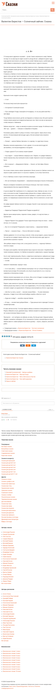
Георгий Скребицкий (9, 618)
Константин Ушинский (10, 559)
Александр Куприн (8, 614)
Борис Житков (7, 565)
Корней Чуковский (8, 534)
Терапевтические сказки (9, 499)
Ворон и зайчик (11, 381)
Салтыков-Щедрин (8, 550)
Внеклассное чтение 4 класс (11, 658)
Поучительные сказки (8, 497)
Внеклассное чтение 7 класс (11, 664)
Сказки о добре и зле (7, 481)
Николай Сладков (8, 632)
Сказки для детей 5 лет (8, 467)
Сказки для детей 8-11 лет (9, 474)
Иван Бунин (6, 629)
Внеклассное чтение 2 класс (11, 653)
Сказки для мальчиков (8, 510)
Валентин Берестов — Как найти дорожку (19, 379)
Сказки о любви (6, 495)
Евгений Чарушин (8, 616)
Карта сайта (12, 686)
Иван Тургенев (7, 623)
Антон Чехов (7, 594)
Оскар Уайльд (7, 574)
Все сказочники (6, 583)
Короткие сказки (6, 455)
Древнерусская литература (9, 519)
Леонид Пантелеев (9, 625)
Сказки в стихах (6, 479)
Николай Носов (7, 561)
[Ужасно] (2, 336)
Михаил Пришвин (8, 545)
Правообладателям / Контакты (25, 686)
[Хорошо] (9, 336)
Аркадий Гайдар (8, 598)
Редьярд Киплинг (8, 576)
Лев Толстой (7, 536)
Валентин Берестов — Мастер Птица (17, 374)
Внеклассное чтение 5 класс (11, 660)
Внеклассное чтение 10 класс (12, 671)
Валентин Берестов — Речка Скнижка (30, 330)
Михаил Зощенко (8, 563)
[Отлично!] (11, 336)
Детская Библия (6, 501)
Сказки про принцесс (7, 515)
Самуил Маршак (8, 539)
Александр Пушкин (9, 532)
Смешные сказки (6, 490)
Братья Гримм (7, 572)
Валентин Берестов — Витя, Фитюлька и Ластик (20, 376)
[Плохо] (5, 336)
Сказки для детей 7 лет (8, 472)
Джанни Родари (8, 579)
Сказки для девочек (7, 512)
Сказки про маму (6, 506)
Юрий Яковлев (7, 638)
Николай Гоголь (8, 611)
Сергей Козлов (7, 570)
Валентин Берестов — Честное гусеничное (31, 328)
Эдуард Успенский (8, 547)
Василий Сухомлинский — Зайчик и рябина (19, 372)
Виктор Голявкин (8, 636)
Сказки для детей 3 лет (8, 463)
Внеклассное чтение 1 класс (11, 651)
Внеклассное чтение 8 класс (11, 667)
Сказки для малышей (8, 460)
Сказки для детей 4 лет (8, 465)
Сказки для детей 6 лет (8, 469)
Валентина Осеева (8, 634)
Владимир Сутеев (8, 552)
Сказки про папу (6, 503)
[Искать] (52, 10)
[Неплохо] (7, 336)
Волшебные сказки (7, 449)
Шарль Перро (7, 581)
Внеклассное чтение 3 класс (11, 655)
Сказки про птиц (6, 486)
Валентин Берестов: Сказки (14, 358)
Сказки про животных (8, 483)
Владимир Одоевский (9, 568)
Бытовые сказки (6, 446)
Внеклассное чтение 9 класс (11, 669)
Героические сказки (7, 488)
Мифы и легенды (6, 521)
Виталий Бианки (8, 543)
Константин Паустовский (10, 596)
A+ (31, 51)
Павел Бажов (7, 556)
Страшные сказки (7, 492)
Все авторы (5, 640)
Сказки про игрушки (7, 508)
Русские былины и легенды (9, 517)
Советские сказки (6, 451)
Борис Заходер (7, 554)
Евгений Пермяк (8, 541)
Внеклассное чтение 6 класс (11, 662)
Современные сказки (8, 453)
